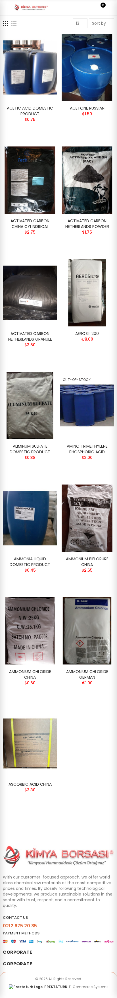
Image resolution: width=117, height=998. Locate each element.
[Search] (91, 7)
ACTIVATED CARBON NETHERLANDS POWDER (87, 223)
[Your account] (111, 7)
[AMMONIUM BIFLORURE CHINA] (87, 518)
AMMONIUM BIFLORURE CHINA (87, 561)
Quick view (43, 43)
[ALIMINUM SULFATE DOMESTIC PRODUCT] (30, 405)
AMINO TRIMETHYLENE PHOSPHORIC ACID (87, 449)
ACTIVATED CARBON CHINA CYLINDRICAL (30, 223)
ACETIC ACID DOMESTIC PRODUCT (30, 111)
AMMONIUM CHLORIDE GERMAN (87, 674)
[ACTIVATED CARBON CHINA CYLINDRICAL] (30, 180)
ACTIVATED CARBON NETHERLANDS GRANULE (30, 336)
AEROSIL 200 (87, 333)
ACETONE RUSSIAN (87, 108)
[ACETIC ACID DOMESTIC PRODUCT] (30, 67)
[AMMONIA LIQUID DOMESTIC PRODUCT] (30, 518)
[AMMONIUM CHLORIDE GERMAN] (87, 630)
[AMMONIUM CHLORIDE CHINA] (30, 630)
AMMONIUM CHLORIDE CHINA (30, 674)
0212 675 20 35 (20, 925)
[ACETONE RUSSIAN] (87, 67)
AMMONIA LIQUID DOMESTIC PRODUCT (30, 561)
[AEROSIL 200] (87, 292)
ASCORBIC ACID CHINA (30, 784)
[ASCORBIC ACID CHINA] (30, 743)
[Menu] (5, 7)
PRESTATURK (76, 986)
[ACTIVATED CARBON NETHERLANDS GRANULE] (30, 292)
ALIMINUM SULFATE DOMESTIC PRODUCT (30, 449)
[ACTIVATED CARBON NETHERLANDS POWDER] (87, 180)
